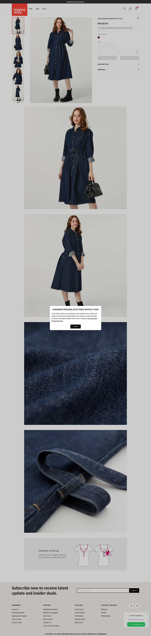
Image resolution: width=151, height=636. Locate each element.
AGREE (75, 326)
